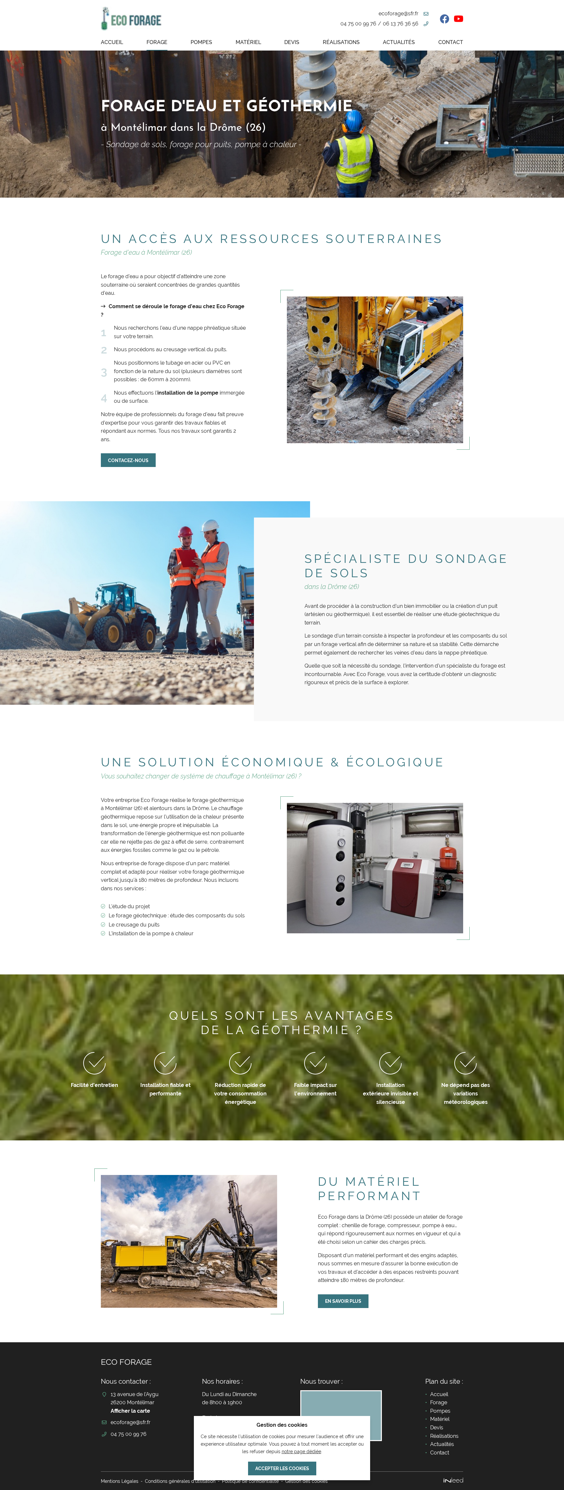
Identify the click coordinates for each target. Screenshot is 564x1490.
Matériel (248, 42)
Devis (291, 42)
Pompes (201, 42)
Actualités (399, 42)
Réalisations (341, 42)
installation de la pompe (187, 393)
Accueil (112, 42)
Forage (157, 42)
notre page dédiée (301, 1451)
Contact (450, 42)
